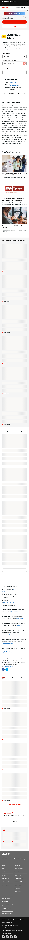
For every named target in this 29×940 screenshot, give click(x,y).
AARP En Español (19, 868)
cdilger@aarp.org (20, 618)
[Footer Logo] (14, 854)
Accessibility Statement (7, 922)
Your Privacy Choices (6, 933)
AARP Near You (5, 885)
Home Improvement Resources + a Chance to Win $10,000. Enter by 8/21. (10, 2)
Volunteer (4, 871)
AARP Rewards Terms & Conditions (10, 925)
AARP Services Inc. (19, 891)
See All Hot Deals (14, 821)
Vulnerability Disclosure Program (9, 930)
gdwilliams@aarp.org (8, 652)
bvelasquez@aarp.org (9, 634)
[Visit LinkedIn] (15, 936)
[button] (27, 7)
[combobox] (14, 63)
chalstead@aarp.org (8, 666)
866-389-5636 (12, 82)
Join (14, 21)
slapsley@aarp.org (8, 643)
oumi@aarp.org (21, 625)
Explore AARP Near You (9, 60)
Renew (14, 26)
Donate (3, 868)
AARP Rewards (5, 878)
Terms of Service (20, 919)
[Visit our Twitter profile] (6, 669)
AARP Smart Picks (6, 881)
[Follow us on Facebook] (3, 669)
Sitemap (3, 919)
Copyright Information (7, 927)
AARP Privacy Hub (11, 919)
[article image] (14, 171)
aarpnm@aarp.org (14, 85)
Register (18, 7)
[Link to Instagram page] (11, 936)
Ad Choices (20, 930)
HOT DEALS (7, 813)
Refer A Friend (18, 875)
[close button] (27, 11)
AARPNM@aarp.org (8, 602)
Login (22, 7)
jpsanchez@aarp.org (16, 611)
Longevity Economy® (7, 913)
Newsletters (17, 871)
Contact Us (17, 865)
